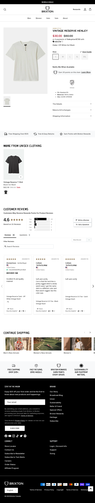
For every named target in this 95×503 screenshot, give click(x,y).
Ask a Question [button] (83, 224)
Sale (56, 18)
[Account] (84, 9)
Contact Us (9, 450)
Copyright (60, 490)
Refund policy (85, 490)
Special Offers (56, 410)
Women (39, 18)
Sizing (52, 453)
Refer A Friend (56, 406)
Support (53, 450)
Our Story (54, 392)
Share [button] (11, 309)
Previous (2, 285)
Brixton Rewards (57, 413)
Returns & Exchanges (61, 110)
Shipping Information (61, 116)
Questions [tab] (23, 235)
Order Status (10, 464)
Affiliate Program (12, 468)
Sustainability (55, 402)
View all (6, 146)
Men (29, 18)
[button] (71, 40)
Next (93, 285)
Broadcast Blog (56, 395)
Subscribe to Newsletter (15, 453)
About (65, 18)
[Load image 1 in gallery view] (25, 60)
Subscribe (14, 428)
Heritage (53, 417)
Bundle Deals (47, 2)
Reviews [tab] (8, 235)
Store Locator (10, 446)
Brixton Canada (15, 496)
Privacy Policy (20, 420)
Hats (48, 18)
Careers (8, 461)
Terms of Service (27, 415)
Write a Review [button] (83, 220)
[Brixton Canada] (47, 9)
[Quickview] (21, 177)
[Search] (4, 9)
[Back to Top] (90, 488)
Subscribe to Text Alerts (15, 457)
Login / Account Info (58, 446)
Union (52, 399)
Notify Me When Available (63, 67)
